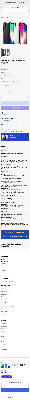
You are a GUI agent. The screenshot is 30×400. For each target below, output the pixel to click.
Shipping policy (10, 397)
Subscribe (15, 390)
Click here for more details (10, 114)
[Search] (27, 10)
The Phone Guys (10, 281)
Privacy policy (14, 395)
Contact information (18, 397)
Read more (25, 236)
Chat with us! (13, 137)
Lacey (4, 266)
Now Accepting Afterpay (18, 2)
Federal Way (5, 261)
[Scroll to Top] (27, 391)
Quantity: (3, 95)
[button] (1, 7)
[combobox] (15, 10)
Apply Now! (6, 120)
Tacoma (4, 259)
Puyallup (4, 270)
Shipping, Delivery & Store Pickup (12, 126)
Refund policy (8, 395)
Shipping (3, 64)
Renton (4, 263)
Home (2, 17)
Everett (4, 268)
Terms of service (21, 395)
